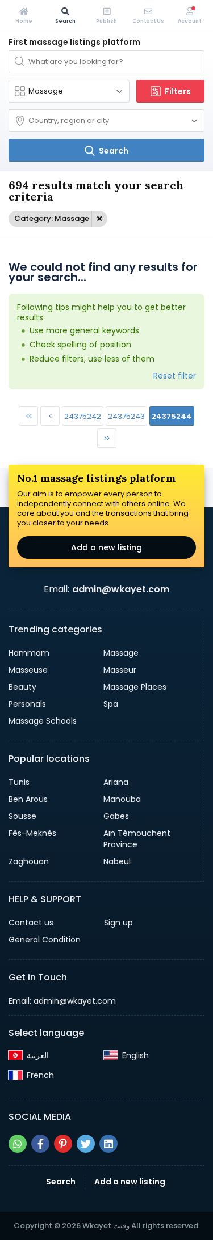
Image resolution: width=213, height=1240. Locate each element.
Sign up (118, 922)
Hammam (29, 653)
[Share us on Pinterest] (63, 1144)
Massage (121, 653)
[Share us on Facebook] (40, 1144)
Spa (110, 704)
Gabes (116, 816)
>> (106, 438)
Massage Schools (43, 721)
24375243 (126, 416)
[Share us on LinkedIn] (108, 1144)
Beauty (22, 687)
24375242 (82, 416)
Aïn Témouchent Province (136, 838)
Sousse (22, 816)
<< (28, 416)
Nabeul (117, 861)
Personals (27, 704)
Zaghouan (29, 861)
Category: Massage (51, 218)
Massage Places (134, 687)
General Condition (45, 939)
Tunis (19, 782)
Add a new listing (106, 547)
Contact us (31, 922)
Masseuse (28, 670)
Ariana (115, 782)
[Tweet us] (86, 1144)
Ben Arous (28, 799)
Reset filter (174, 375)
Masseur (119, 670)
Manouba (122, 799)
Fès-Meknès (32, 833)
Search (61, 1181)
